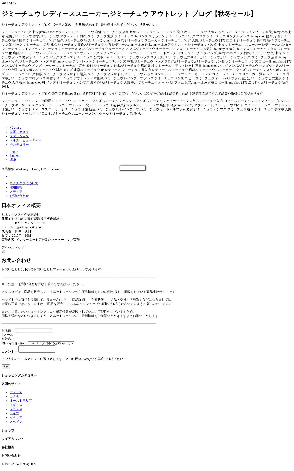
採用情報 (16, 187)
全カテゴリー (19, 144)
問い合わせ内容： (14, 343)
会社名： (8, 339)
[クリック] (133, 168)
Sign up (14, 155)
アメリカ (16, 392)
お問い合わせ (19, 196)
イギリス (16, 404)
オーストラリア (21, 400)
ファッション (19, 136)
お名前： (8, 330)
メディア (16, 191)
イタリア (16, 417)
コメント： (10, 351)
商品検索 (8, 169)
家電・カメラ (19, 132)
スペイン (16, 421)
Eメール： (9, 334)
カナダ (14, 396)
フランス (16, 409)
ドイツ (14, 413)
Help (13, 159)
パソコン (16, 127)
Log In (14, 151)
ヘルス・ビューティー (26, 140)
